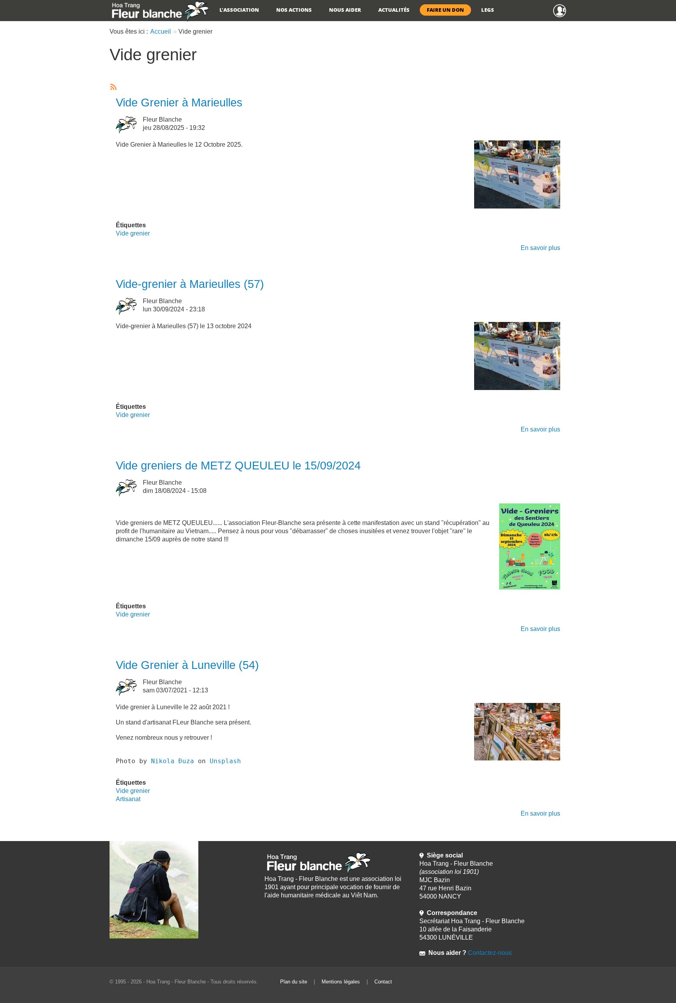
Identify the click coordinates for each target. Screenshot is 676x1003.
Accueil (160, 31)
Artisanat (128, 799)
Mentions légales (341, 982)
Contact (383, 982)
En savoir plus (540, 247)
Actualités (394, 9)
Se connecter (562, 9)
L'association (239, 9)
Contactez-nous (489, 952)
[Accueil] (159, 11)
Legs (487, 9)
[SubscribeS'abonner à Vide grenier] (113, 87)
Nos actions (294, 9)
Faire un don (445, 9)
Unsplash (225, 761)
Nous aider (345, 9)
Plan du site (293, 982)
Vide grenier (133, 233)
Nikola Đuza (172, 761)
